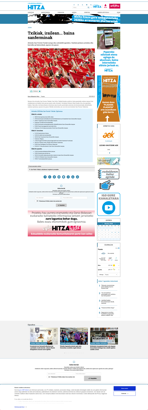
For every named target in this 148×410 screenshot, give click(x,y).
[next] (115, 224)
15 (115, 232)
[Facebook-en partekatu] (45, 176)
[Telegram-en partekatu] (63, 176)
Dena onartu (124, 388)
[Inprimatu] (77, 176)
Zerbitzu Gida (108, 126)
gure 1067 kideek (24, 390)
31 (112, 227)
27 (99, 227)
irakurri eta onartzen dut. (50, 201)
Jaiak (30, 27)
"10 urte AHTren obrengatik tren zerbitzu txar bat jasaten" (108, 294)
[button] (111, 274)
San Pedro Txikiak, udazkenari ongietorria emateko (45, 169)
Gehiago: (101, 274)
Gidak (118, 12)
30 (109, 227)
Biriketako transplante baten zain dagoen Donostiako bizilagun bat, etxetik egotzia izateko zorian (102, 347)
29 (106, 227)
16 (118, 232)
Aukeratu (123, 393)
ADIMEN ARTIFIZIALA (103, 12)
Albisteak (31, 12)
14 (111, 232)
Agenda (74, 12)
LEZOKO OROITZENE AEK (108, 145)
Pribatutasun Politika (44, 201)
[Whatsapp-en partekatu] (68, 176)
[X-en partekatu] (49, 176)
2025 (90, 96)
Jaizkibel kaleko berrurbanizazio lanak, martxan (107, 302)
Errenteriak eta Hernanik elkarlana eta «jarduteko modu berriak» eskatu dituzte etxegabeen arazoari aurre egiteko (42, 347)
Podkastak (61, 12)
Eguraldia (109, 245)
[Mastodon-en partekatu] (54, 176)
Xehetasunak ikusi (19, 407)
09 (92, 96)
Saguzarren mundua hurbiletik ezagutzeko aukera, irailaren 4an (107, 314)
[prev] (102, 224)
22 (94, 96)
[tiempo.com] (118, 248)
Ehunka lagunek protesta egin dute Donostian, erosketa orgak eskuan (70, 347)
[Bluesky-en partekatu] (59, 176)
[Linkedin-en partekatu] (72, 176)
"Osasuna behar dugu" (107, 308)
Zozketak (87, 12)
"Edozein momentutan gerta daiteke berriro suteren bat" (107, 287)
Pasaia (43, 96)
